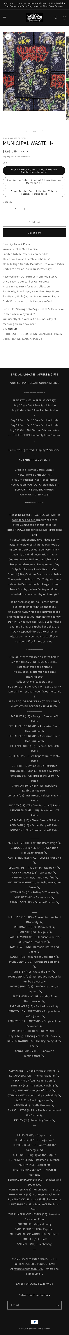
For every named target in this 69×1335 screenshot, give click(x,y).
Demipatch (29, 1328)
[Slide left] (26, 131)
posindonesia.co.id (24, 519)
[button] (5, 18)
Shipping (6, 156)
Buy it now (35, 232)
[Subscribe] (57, 1305)
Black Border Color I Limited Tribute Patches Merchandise (34, 171)
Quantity (7, 201)
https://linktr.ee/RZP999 (28, 1268)
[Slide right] (43, 131)
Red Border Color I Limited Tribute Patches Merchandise (34, 182)
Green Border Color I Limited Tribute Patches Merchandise (34, 192)
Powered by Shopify (42, 1328)
